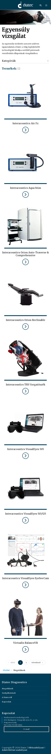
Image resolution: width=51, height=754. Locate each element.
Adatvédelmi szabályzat (14, 750)
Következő (36, 662)
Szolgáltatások (9, 693)
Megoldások (7, 689)
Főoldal (6, 670)
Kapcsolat (6, 702)
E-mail (26, 729)
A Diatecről (7, 697)
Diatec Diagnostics (14, 682)
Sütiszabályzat (36, 747)
